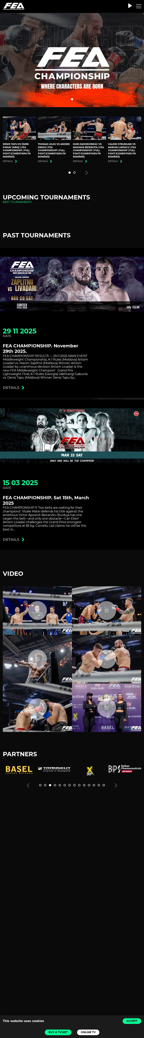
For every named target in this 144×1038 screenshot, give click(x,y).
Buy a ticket (58, 1032)
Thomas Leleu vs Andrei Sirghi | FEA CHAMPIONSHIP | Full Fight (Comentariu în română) (54, 150)
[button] (72, 99)
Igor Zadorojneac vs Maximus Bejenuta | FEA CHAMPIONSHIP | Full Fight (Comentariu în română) (88, 150)
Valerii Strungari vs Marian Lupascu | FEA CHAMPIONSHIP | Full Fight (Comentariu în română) (122, 150)
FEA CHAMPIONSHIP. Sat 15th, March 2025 (46, 500)
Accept (131, 1021)
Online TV (88, 1032)
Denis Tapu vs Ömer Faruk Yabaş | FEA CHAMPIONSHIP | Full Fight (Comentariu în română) (17, 150)
